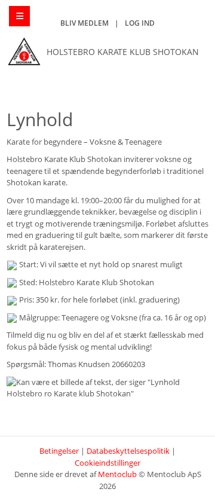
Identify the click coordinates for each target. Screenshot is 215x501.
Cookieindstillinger (107, 462)
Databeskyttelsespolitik (128, 450)
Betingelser (59, 450)
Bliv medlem (84, 23)
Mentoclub (117, 474)
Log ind (140, 23)
